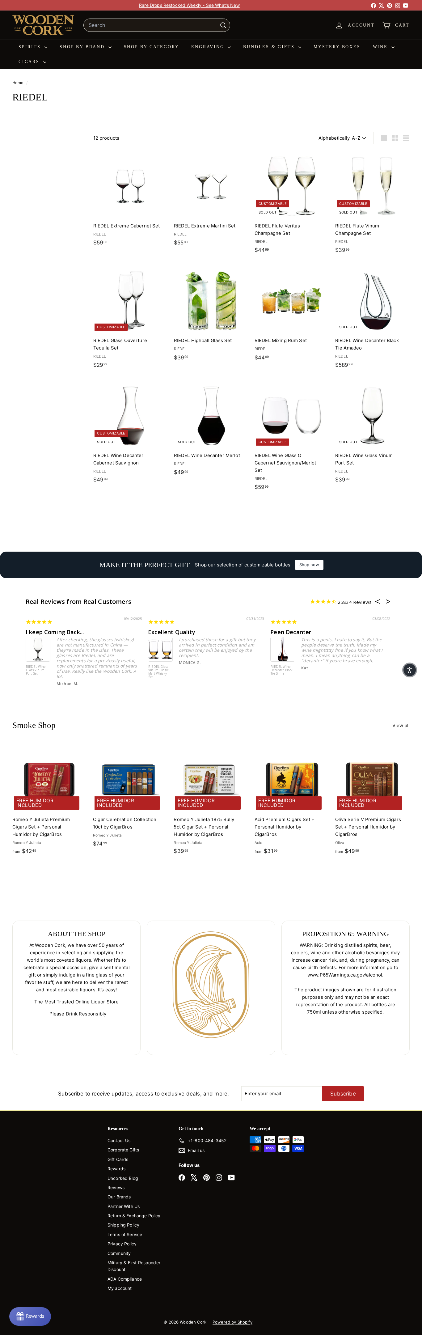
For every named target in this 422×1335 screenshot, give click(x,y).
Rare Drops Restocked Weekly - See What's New (189, 5)
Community (119, 1253)
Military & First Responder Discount (134, 1266)
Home (18, 82)
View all (401, 725)
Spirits (31, 46)
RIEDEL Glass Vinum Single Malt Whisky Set (158, 672)
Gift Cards (118, 1159)
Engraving (208, 46)
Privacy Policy (122, 1243)
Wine (381, 46)
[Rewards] (30, 1316)
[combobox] (156, 25)
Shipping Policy (123, 1224)
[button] (409, 670)
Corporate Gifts (123, 1149)
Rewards (116, 1168)
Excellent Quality (171, 632)
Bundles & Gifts (270, 46)
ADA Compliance (125, 1279)
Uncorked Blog (123, 1178)
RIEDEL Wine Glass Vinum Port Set (36, 670)
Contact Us (119, 1140)
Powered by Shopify (232, 1322)
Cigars (30, 61)
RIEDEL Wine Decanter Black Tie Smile (282, 670)
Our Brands (119, 1196)
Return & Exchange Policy (134, 1215)
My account (120, 1288)
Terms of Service (125, 1234)
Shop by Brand (83, 46)
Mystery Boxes (337, 46)
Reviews (116, 1187)
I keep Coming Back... (55, 632)
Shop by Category (151, 46)
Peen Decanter (290, 632)
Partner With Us (124, 1206)
